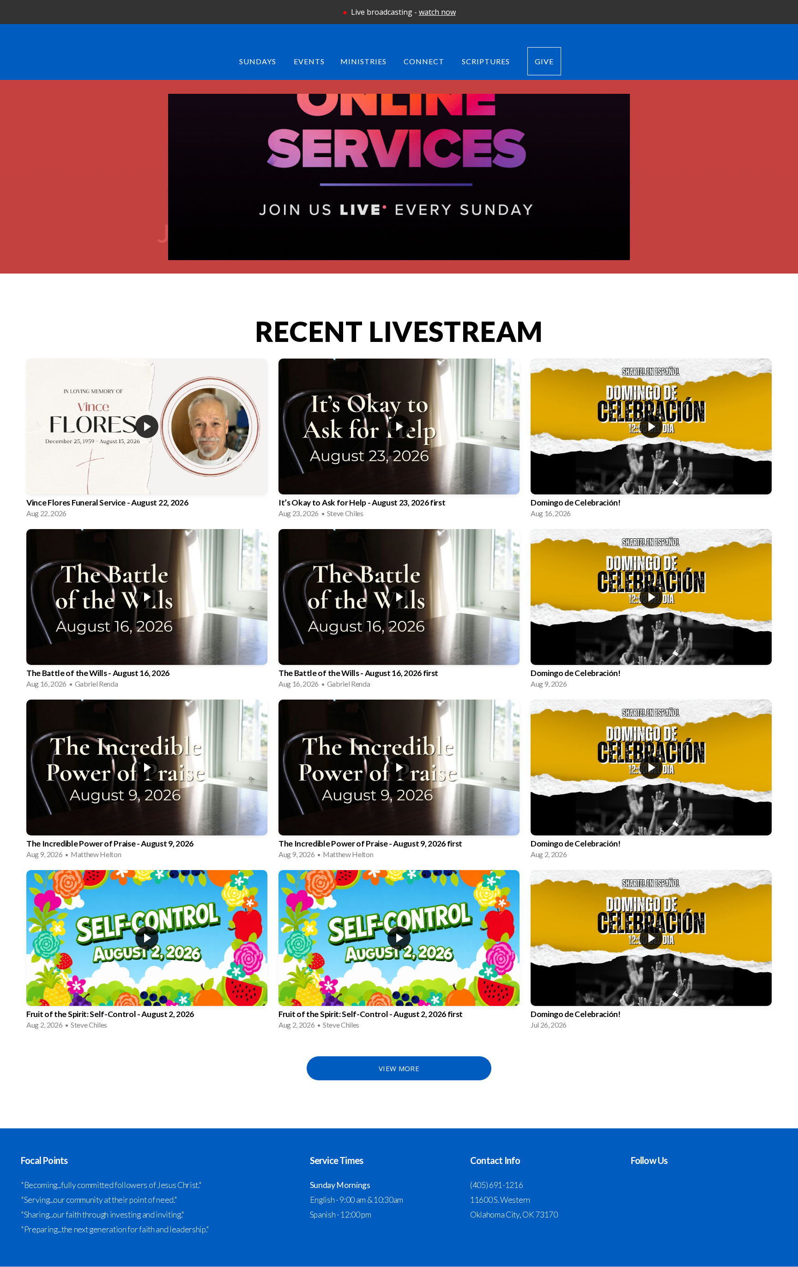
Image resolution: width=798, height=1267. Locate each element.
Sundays (258, 61)
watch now (437, 12)
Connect (425, 61)
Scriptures (487, 61)
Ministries (364, 61)
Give (544, 61)
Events (309, 61)
